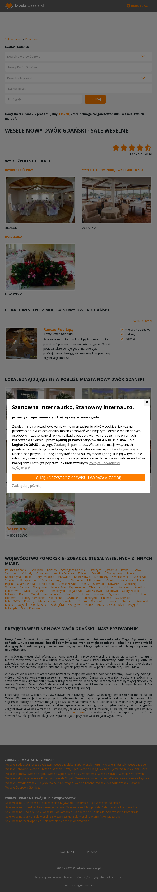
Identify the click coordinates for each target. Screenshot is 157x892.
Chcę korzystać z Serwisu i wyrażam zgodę (78, 477)
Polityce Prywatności (122, 449)
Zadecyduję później (26, 485)
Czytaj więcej (21, 467)
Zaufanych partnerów (70, 444)
